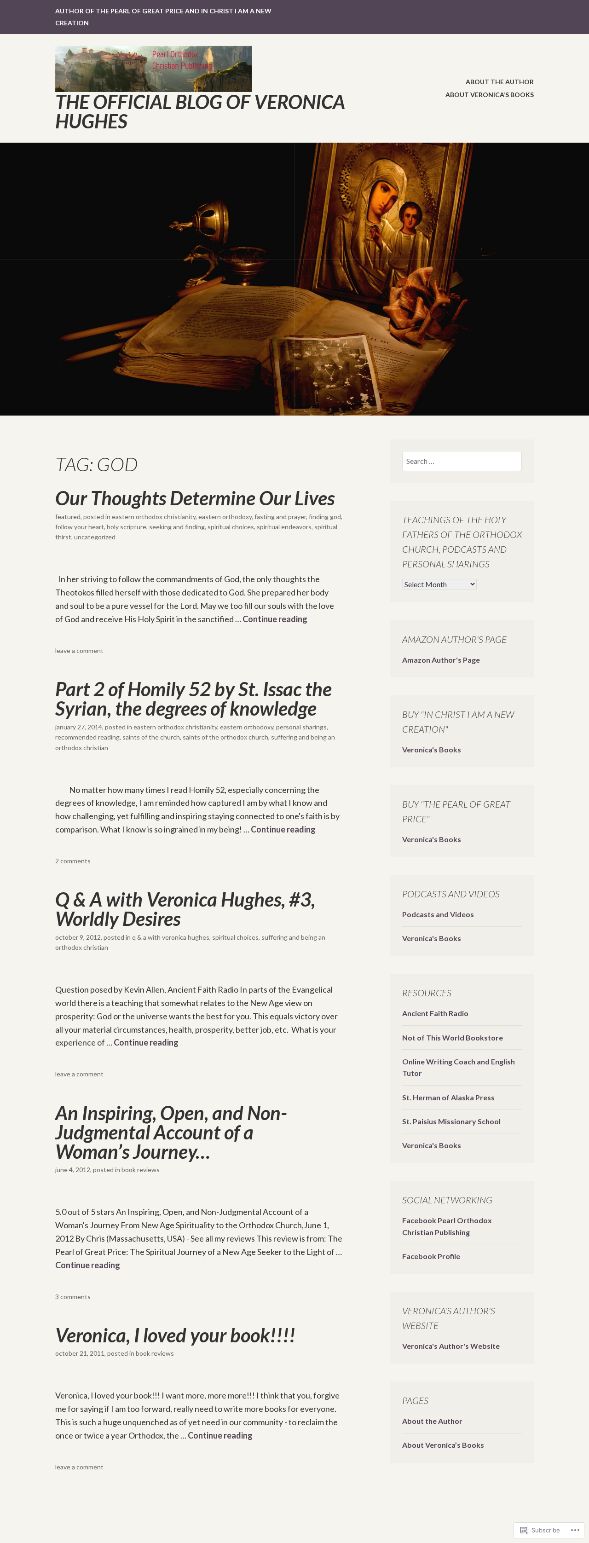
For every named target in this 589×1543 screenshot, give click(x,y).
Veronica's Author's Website (451, 1345)
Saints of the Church (151, 737)
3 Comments (73, 1296)
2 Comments (73, 861)
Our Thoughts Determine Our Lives (195, 497)
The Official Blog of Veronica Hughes (200, 111)
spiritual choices (231, 527)
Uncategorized (94, 537)
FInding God (325, 516)
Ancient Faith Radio (435, 1013)
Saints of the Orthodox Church (225, 737)
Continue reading (275, 619)
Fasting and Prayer (280, 516)
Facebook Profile (431, 1256)
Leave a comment (79, 650)
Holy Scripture (126, 527)
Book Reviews (140, 1169)
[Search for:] (462, 461)
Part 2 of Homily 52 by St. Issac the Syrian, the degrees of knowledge (193, 698)
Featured (68, 516)
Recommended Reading (87, 737)
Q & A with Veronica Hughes (170, 937)
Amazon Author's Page (441, 659)
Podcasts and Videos (438, 914)
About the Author (500, 82)
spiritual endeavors (284, 527)
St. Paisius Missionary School (451, 1121)
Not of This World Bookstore (452, 1037)
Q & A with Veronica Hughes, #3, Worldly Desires (185, 909)
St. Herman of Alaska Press (448, 1097)
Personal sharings (301, 727)
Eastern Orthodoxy (225, 516)
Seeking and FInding (177, 527)
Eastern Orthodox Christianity (154, 516)
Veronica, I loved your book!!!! (175, 1335)
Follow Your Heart (79, 527)
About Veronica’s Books (489, 94)
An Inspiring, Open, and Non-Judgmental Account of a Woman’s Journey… (171, 1132)
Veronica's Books (431, 749)
